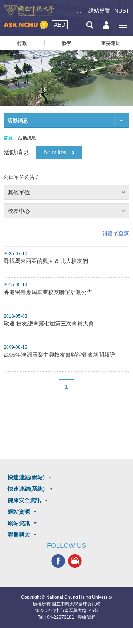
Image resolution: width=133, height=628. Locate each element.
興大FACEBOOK (58, 561)
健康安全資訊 (24, 500)
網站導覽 (99, 10)
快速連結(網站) (26, 477)
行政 (22, 43)
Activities (55, 152)
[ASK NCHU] (26, 25)
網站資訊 (19, 523)
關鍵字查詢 (115, 233)
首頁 (8, 137)
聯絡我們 (86, 617)
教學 (66, 43)
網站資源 (19, 511)
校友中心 (19, 211)
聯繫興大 (19, 534)
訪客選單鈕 (106, 25)
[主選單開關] (122, 25)
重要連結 (110, 43)
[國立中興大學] (29, 11)
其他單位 (19, 192)
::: (79, 10)
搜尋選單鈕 (89, 25)
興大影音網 (75, 561)
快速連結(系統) (27, 488)
